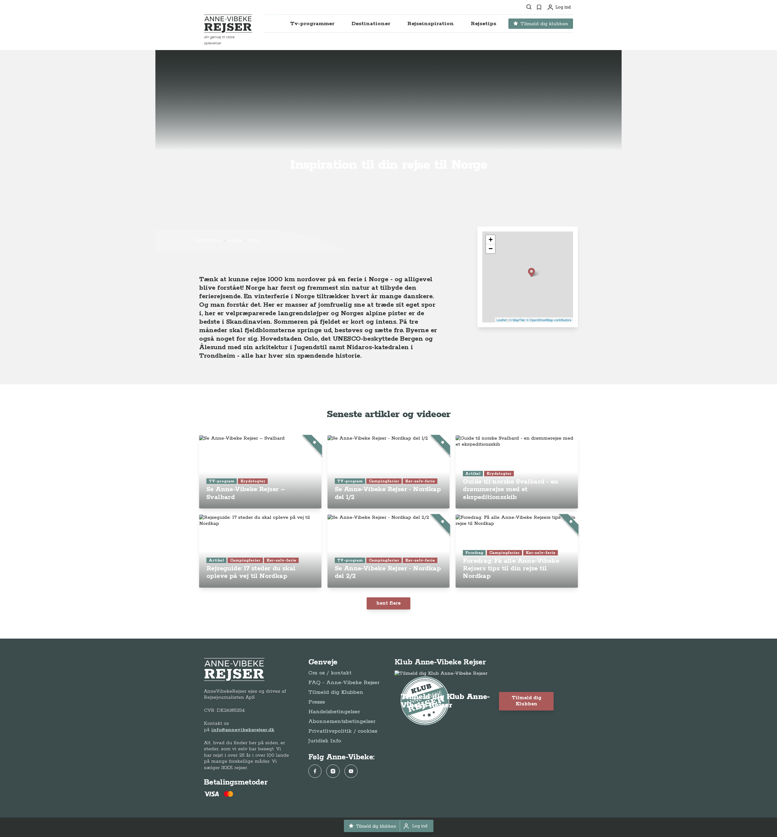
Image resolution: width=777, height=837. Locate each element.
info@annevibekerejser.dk (242, 730)
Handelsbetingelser (334, 711)
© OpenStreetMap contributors (549, 319)
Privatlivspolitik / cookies (342, 731)
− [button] (491, 248)
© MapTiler (517, 319)
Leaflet (502, 319)
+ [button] (491, 239)
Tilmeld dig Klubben (335, 692)
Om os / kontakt (329, 673)
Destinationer (208, 240)
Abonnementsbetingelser (341, 721)
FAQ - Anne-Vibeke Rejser (343, 682)
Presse (316, 702)
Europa (235, 240)
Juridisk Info (324, 740)
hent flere (388, 603)
